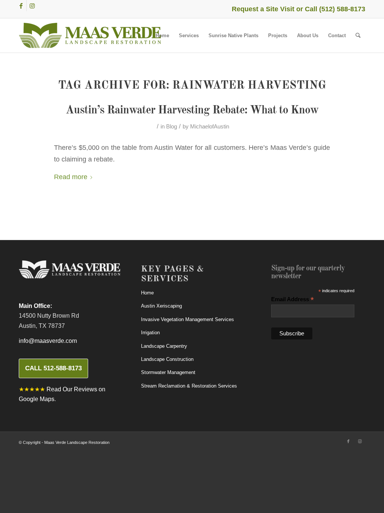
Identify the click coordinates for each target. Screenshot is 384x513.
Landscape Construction (167, 359)
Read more (70, 177)
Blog (171, 127)
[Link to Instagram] (32, 5)
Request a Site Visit (263, 9)
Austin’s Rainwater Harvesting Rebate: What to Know (192, 110)
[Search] (358, 35)
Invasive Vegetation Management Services (187, 319)
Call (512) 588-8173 (335, 9)
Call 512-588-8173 (53, 368)
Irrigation (150, 332)
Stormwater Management (168, 372)
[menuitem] (162, 35)
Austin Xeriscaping (161, 306)
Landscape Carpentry (164, 346)
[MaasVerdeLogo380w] (90, 35)
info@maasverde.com (48, 341)
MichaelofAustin (209, 127)
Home (147, 293)
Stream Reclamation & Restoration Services (189, 386)
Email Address (292, 299)
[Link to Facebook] (20, 5)
